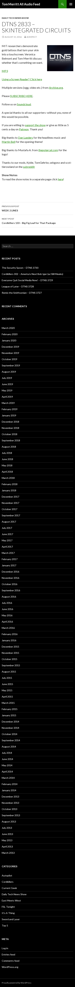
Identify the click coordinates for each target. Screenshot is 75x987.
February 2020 (9, 334)
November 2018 (10, 427)
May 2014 (7, 765)
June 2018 (7, 459)
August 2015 (9, 671)
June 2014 (7, 759)
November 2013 (10, 802)
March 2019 (8, 402)
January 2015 (9, 715)
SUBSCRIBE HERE (21, 96)
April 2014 (7, 771)
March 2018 (8, 477)
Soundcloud (24, 104)
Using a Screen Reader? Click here (22, 79)
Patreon (24, 129)
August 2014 (9, 746)
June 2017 (7, 534)
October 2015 (9, 659)
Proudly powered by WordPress (16, 982)
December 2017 (10, 496)
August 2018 (9, 446)
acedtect (32, 37)
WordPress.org (10, 966)
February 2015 (9, 709)
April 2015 (7, 696)
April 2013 (7, 846)
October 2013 (9, 809)
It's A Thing (8, 913)
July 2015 (7, 677)
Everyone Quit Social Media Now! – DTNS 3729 (27, 280)
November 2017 (10, 502)
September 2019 (11, 365)
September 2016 (11, 590)
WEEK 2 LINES (10, 208)
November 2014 (10, 727)
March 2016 (8, 627)
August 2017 (9, 521)
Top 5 (5, 925)
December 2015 (10, 646)
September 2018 (11, 440)
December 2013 (10, 796)
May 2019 (7, 390)
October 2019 (9, 359)
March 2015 (8, 702)
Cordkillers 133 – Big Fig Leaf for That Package (29, 220)
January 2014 (9, 790)
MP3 (5, 71)
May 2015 (7, 690)
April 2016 (7, 621)
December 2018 (10, 421)
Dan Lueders (25, 137)
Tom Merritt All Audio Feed (21, 4)
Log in (5, 948)
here (60, 179)
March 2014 (8, 777)
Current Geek (9, 888)
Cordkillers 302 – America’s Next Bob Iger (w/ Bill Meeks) (32, 273)
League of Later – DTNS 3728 (18, 286)
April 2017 (7, 546)
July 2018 (7, 452)
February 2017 (9, 559)
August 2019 (9, 371)
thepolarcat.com (48, 150)
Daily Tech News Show (15, 18)
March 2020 (8, 327)
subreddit (29, 166)
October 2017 (9, 509)
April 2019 (7, 396)
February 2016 (9, 634)
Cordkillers (7, 881)
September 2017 (11, 515)
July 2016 (7, 602)
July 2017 (7, 527)
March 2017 (8, 552)
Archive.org (56, 87)
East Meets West (11, 900)
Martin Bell (8, 141)
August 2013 (9, 821)
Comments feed (10, 960)
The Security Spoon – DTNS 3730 (20, 267)
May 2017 (7, 540)
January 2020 (9, 340)
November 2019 (10, 352)
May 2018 (7, 465)
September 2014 (11, 740)
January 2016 (9, 640)
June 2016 (7, 609)
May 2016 (7, 615)
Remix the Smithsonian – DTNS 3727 (22, 292)
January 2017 (9, 565)
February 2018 (9, 484)
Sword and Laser (11, 919)
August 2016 (9, 596)
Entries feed (8, 954)
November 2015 (10, 652)
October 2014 (9, 734)
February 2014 (9, 784)
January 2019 (9, 415)
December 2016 (10, 571)
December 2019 (10, 346)
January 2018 (9, 490)
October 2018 (9, 434)
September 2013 (11, 815)
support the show (35, 125)
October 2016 (9, 584)
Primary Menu (71, 4)
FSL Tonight (8, 906)
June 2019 (7, 384)
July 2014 (7, 752)
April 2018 (7, 471)
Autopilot (7, 875)
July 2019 (7, 377)
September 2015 (11, 665)
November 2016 (10, 577)
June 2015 (7, 684)
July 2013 (7, 827)
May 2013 (7, 840)
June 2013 (7, 834)
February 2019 (9, 409)
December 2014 (10, 721)
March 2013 (8, 852)
